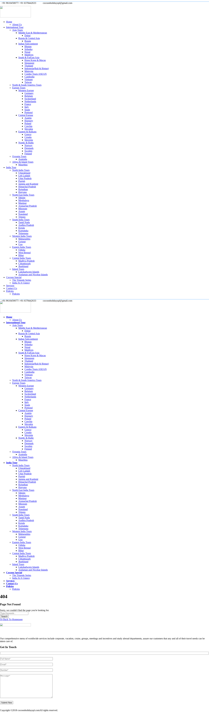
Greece (27, 134)
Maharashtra (24, 239)
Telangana (23, 233)
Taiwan (28, 82)
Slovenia (28, 140)
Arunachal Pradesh (27, 206)
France (27, 104)
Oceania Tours (19, 156)
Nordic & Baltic (26, 142)
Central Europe (25, 115)
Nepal (27, 52)
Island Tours (18, 269)
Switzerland (30, 98)
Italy (26, 107)
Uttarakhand (24, 173)
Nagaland (23, 214)
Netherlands (30, 101)
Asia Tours (17, 30)
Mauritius (23, 164)
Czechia (28, 126)
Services (10, 285)
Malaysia (28, 71)
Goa (20, 244)
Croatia (28, 137)
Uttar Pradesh (25, 178)
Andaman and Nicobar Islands (33, 274)
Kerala (21, 228)
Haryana (22, 192)
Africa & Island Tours (22, 162)
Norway (28, 145)
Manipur (22, 203)
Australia (22, 159)
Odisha (21, 250)
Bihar (21, 255)
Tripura (21, 217)
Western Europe (26, 90)
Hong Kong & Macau (35, 60)
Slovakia (28, 129)
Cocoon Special (13, 277)
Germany (29, 93)
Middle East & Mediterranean (32, 32)
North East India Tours (23, 195)
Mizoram (22, 208)
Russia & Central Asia (29, 38)
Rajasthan (23, 189)
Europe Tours (18, 87)
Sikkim (21, 197)
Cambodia (29, 76)
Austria (28, 118)
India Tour (11, 167)
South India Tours (21, 219)
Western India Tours (22, 236)
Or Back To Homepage (11, 619)
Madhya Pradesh (26, 261)
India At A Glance (21, 283)
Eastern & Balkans (27, 131)
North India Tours (21, 170)
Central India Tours (21, 258)
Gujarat (22, 241)
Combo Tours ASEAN (35, 74)
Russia (27, 41)
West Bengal (24, 252)
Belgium (28, 96)
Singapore (29, 63)
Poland (27, 123)
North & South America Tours (26, 85)
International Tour (14, 27)
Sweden (28, 151)
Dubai (27, 35)
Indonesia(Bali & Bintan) (36, 68)
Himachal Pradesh (27, 186)
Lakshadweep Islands (28, 272)
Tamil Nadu (24, 222)
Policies (10, 291)
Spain (27, 109)
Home (9, 21)
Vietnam (28, 79)
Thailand (28, 65)
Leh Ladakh (24, 175)
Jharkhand (23, 266)
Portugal (28, 112)
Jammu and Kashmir (28, 184)
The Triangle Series (21, 280)
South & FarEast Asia (28, 57)
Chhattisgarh (24, 263)
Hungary (28, 120)
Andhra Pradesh (26, 225)
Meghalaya (23, 200)
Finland (28, 153)
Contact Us (11, 288)
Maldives (28, 54)
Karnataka (23, 230)
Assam (21, 211)
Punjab (21, 181)
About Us (17, 24)
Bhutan (28, 46)
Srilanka (28, 49)
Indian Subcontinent (28, 43)
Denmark (29, 148)
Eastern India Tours (21, 247)
